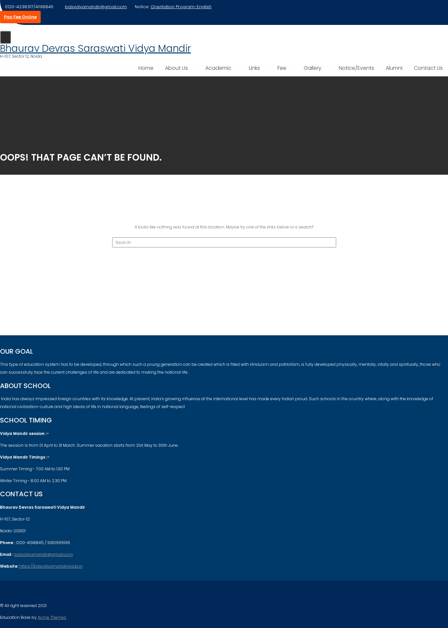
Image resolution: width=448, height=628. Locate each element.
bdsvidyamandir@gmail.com (96, 7)
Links (254, 68)
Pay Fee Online (20, 17)
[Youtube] (16, 592)
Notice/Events (356, 68)
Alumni (394, 68)
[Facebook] (5, 592)
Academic (218, 68)
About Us (176, 68)
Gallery (312, 68)
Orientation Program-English (181, 7)
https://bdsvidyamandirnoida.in (51, 566)
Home (145, 68)
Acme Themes (52, 617)
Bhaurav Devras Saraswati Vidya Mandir (95, 48)
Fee (281, 68)
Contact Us (428, 68)
